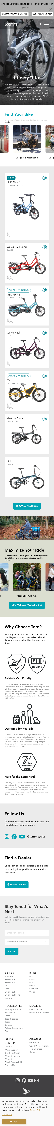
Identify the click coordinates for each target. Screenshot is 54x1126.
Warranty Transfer (12, 1056)
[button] (46, 24)
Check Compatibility (14, 1062)
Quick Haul (10, 992)
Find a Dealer (35, 1010)
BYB (31, 977)
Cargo (7, 1016)
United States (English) (14, 14)
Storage (8, 1025)
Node (32, 986)
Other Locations (42, 14)
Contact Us (10, 1065)
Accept (14, 1121)
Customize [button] (7, 1115)
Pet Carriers (10, 1013)
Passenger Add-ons (13, 1010)
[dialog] (27, 1112)
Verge (32, 992)
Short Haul (34, 989)
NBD (7, 986)
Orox (7, 989)
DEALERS (35, 1006)
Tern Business (35, 1049)
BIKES (32, 973)
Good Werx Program (39, 1046)
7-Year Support (34, 787)
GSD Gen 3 (10, 977)
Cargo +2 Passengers (27, 158)
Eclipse (32, 980)
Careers (32, 1052)
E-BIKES (9, 973)
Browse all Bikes (27, 506)
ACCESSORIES (13, 1006)
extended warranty (32, 785)
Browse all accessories (27, 605)
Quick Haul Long (12, 995)
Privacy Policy (36, 1110)
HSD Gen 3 (10, 980)
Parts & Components (14, 1028)
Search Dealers (17, 885)
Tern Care (9, 1047)
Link (31, 983)
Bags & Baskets (11, 1019)
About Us (35, 1039)
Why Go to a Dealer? (39, 1013)
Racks (7, 1022)
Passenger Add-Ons (27, 596)
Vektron (8, 998)
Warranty (9, 1059)
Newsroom (34, 1043)
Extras (7, 1031)
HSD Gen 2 (10, 983)
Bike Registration (12, 1053)
